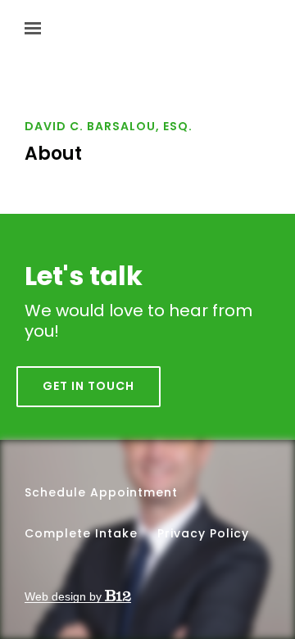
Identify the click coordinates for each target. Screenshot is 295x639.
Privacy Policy (203, 533)
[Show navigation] (37, 28)
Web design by (65, 596)
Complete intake (81, 533)
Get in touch (88, 386)
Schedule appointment (101, 492)
